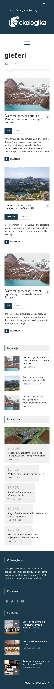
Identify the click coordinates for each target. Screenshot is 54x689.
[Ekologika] (27, 24)
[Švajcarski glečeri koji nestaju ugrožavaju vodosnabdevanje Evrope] (27, 269)
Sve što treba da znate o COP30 (27, 10)
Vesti (9, 499)
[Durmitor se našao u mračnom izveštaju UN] (27, 184)
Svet (8, 131)
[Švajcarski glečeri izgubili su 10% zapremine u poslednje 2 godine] (27, 94)
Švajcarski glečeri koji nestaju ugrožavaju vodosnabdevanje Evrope (23, 294)
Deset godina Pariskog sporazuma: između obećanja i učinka (33, 624)
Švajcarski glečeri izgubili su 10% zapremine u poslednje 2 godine (23, 119)
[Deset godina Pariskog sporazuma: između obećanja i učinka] (12, 627)
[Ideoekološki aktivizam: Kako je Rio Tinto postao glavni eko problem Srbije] (27, 435)
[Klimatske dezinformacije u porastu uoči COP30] (12, 667)
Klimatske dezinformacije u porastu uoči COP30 (35, 662)
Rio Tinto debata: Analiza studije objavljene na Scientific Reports (23, 536)
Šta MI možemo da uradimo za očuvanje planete (23, 493)
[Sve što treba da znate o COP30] (12, 647)
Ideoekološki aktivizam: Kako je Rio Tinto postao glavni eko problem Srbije (26, 454)
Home (6, 64)
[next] (16, 406)
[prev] (16, 359)
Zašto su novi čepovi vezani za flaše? (26, 473)
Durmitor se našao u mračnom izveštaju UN (19, 207)
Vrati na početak (35, 682)
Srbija (9, 217)
